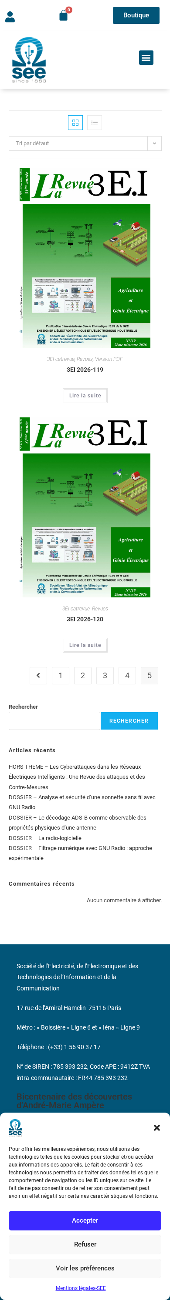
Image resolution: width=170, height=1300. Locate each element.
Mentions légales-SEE (81, 1288)
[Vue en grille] (75, 122)
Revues (85, 359)
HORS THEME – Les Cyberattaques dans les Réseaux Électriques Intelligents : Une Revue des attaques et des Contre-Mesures (77, 776)
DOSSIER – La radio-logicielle (45, 838)
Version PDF (109, 359)
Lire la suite (85, 396)
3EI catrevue (61, 359)
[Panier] (63, 15)
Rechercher (23, 706)
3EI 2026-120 (85, 619)
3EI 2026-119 (85, 369)
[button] (157, 1127)
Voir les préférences (85, 1268)
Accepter (85, 1220)
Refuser (85, 1244)
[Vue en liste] (94, 122)
